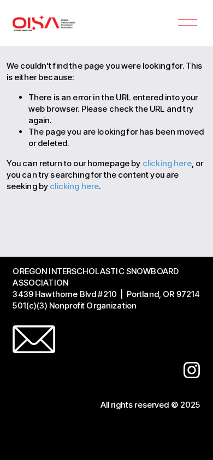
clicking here (167, 163)
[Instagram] (191, 370)
